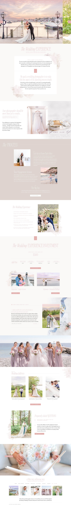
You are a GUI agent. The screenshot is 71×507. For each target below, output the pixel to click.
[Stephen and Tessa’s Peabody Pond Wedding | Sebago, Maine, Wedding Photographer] (35, 401)
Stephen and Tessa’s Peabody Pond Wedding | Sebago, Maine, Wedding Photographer (35, 399)
